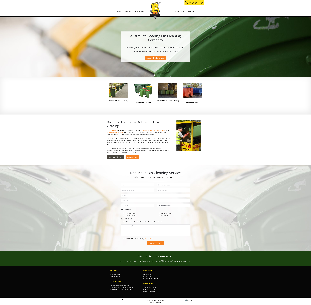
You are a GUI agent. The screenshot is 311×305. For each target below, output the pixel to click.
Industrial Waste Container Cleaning (168, 101)
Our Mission (147, 274)
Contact (191, 11)
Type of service (126, 209)
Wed (140, 221)
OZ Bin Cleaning (111, 130)
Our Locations (132, 157)
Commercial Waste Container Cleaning (121, 287)
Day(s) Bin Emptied (127, 219)
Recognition (147, 276)
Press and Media (115, 276)
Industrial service (166, 213)
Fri (154, 221)
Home (119, 11)
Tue (133, 221)
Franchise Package (149, 289)
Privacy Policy (148, 239)
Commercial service (131, 215)
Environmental (140, 11)
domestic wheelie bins (148, 130)
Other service (165, 215)
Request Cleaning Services (155, 58)
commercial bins (161, 130)
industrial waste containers (115, 132)
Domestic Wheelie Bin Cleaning (119, 285)
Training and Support (149, 287)
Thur (147, 221)
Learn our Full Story (115, 157)
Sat (161, 221)
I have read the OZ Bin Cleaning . (139, 239)
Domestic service (130, 213)
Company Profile (115, 274)
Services (128, 11)
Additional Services (192, 102)
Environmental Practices (150, 278)
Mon (126, 221)
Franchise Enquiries (149, 292)
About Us (168, 11)
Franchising (179, 11)
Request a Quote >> (155, 243)
